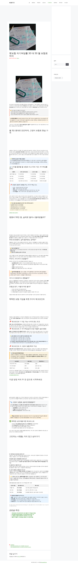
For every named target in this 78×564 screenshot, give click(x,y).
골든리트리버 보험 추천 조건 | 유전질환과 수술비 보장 (20, 545)
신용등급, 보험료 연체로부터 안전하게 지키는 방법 (22, 515)
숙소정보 (66, 2)
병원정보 (33, 2)
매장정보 (38, 2)
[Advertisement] (29, 13)
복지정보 (60, 2)
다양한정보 (50, 2)
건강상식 (44, 2)
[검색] (67, 64)
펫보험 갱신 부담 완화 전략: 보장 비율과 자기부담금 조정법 (24, 513)
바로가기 (12, 2)
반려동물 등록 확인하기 (14, 375)
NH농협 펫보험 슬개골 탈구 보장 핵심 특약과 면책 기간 (23, 514)
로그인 (19, 556)
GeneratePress (44, 562)
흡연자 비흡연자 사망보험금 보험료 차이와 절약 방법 (22, 517)
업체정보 (55, 2)
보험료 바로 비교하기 (13, 212)
